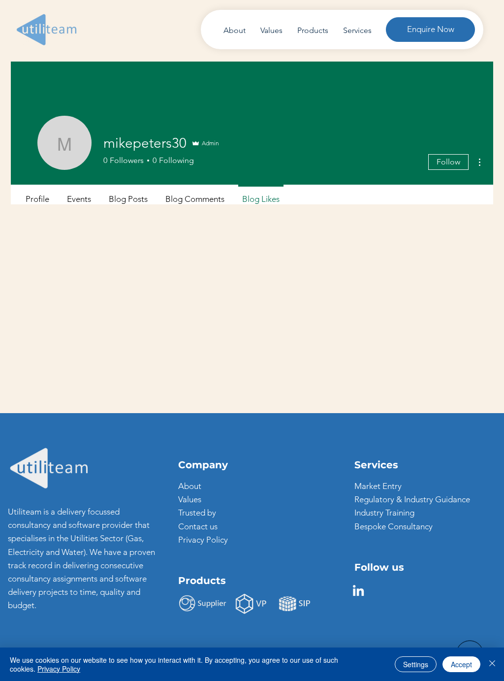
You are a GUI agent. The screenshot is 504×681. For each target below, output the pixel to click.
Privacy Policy (203, 540)
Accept (461, 664)
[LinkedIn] (358, 590)
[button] (430, 29)
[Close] (492, 664)
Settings (415, 664)
